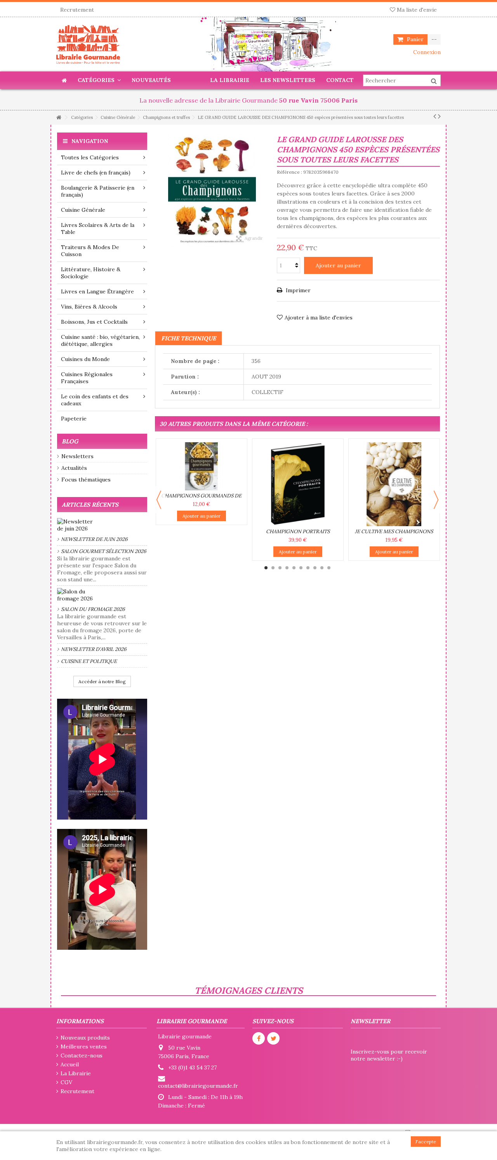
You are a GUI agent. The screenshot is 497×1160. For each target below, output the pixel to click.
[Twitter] (273, 1038)
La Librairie (76, 1073)
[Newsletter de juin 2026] (102, 525)
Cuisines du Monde (85, 359)
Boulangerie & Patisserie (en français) (97, 191)
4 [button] (286, 567)
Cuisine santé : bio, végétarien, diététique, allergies (100, 340)
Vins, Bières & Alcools (89, 306)
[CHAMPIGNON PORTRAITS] (298, 484)
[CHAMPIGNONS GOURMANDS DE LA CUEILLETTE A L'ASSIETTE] (201, 466)
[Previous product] (434, 116)
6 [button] (300, 567)
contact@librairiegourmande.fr (198, 1085)
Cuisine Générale (83, 209)
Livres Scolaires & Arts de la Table (97, 228)
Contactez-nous (82, 1055)
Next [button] (436, 499)
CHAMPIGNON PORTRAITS (298, 531)
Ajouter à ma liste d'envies (319, 317)
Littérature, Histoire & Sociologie (90, 273)
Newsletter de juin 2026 (94, 539)
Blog (70, 441)
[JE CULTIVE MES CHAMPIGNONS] (394, 484)
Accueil (70, 1064)
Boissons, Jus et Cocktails (94, 321)
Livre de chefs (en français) (95, 172)
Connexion (426, 52)
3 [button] (280, 567)
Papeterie (74, 418)
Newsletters (77, 456)
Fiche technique (188, 338)
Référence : (289, 172)
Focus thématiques (86, 479)
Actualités (74, 467)
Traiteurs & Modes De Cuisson (90, 251)
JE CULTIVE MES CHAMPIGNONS (394, 531)
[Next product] (439, 116)
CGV (66, 1082)
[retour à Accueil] (58, 117)
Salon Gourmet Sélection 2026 (103, 551)
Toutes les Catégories (90, 157)
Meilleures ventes (84, 1046)
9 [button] (321, 567)
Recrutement (77, 9)
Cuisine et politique (89, 661)
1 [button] (266, 567)
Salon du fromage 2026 (93, 609)
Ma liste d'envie (416, 9)
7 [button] (307, 567)
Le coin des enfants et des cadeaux (95, 400)
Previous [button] (159, 499)
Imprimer (297, 290)
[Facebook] (258, 1038)
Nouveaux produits (85, 1037)
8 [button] (314, 567)
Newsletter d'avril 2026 (94, 649)
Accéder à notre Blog (102, 681)
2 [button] (273, 567)
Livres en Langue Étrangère (97, 291)
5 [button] (293, 567)
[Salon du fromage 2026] (102, 595)
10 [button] (328, 567)
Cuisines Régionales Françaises (87, 378)
